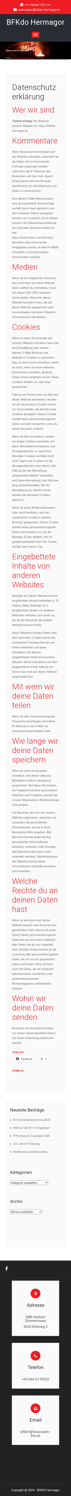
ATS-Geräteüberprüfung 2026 (31, 1119)
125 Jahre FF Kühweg (26, 1143)
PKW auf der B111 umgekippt (31, 1127)
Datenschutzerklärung (34, 92)
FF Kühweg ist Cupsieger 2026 (31, 1135)
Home (8, 58)
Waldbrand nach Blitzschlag (30, 1151)
